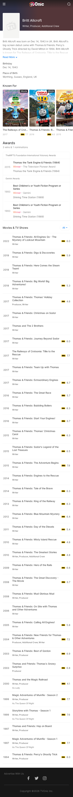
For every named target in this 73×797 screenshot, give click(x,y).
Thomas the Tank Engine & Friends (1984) (36, 171)
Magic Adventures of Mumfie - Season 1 (34, 738)
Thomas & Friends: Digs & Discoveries (33, 252)
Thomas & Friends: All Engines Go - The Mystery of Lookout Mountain (34, 238)
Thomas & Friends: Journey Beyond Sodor (35, 338)
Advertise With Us (14, 773)
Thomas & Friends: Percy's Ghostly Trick (34, 754)
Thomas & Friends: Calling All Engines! (33, 622)
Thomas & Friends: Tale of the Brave (32, 488)
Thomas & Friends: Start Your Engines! (33, 418)
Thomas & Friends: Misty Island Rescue (34, 539)
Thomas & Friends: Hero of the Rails (32, 565)
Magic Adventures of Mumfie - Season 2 (35, 695)
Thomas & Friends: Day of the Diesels (33, 526)
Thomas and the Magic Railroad (30, 679)
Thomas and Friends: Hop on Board (32, 726)
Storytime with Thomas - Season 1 (31, 710)
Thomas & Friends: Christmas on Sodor (34, 313)
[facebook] (28, 780)
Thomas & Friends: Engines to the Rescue (35, 475)
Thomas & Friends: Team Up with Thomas (35, 367)
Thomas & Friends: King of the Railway (33, 501)
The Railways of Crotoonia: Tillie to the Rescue (15, 129)
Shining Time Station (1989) (28, 197)
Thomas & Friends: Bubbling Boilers (42, 129)
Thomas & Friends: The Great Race (31, 392)
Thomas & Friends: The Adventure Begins (35, 462)
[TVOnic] (36, 4)
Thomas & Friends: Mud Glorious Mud (33, 593)
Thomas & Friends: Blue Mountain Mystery (36, 513)
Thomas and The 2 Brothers (27, 325)
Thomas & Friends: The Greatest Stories (34, 552)
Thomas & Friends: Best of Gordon (31, 650)
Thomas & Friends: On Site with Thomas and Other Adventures (34, 608)
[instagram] (44, 780)
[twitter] (36, 780)
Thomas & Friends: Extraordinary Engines (35, 379)
